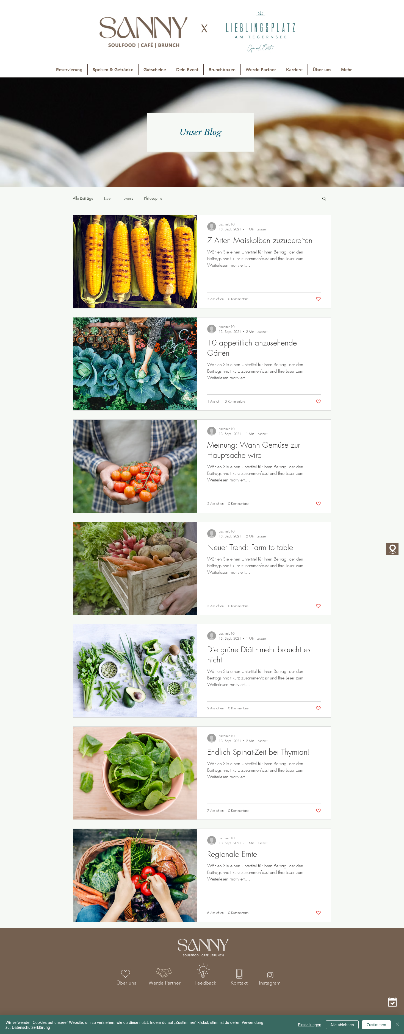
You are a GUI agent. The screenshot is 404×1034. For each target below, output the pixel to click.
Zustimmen (376, 1024)
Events (128, 198)
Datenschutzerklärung (31, 1027)
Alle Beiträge (83, 198)
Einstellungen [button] (309, 1024)
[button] (324, 199)
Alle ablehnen (342, 1024)
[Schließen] (397, 1025)
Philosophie (153, 198)
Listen (108, 198)
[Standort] (392, 549)
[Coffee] (392, 1002)
